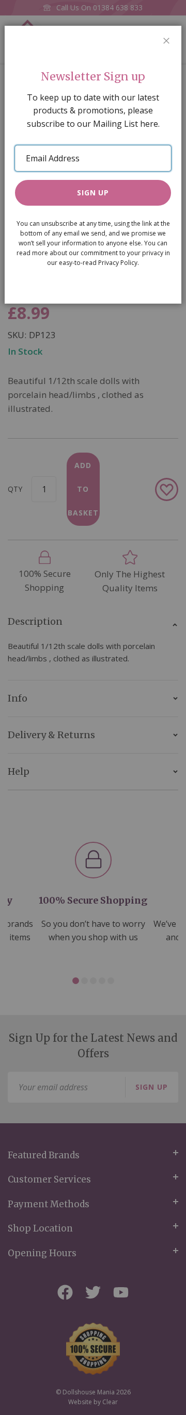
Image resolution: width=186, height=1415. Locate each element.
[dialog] (93, 707)
